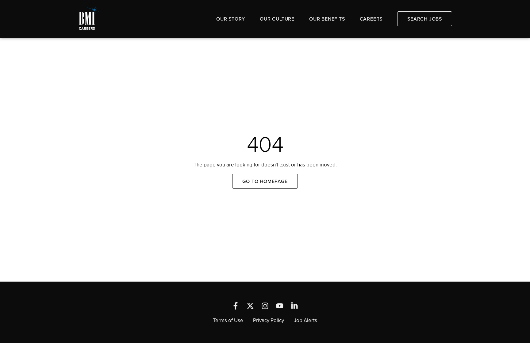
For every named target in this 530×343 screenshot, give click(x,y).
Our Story (230, 18)
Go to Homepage (264, 181)
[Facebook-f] (235, 305)
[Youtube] (279, 305)
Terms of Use (228, 320)
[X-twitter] (250, 305)
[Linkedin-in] (294, 305)
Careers (371, 18)
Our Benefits (327, 18)
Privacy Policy (268, 320)
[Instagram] (265, 305)
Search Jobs (424, 18)
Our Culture (277, 18)
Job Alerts (305, 320)
